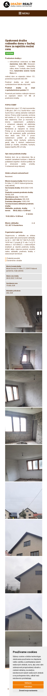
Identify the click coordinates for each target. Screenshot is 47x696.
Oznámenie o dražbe (14, 260)
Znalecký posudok (13, 258)
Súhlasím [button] (28, 683)
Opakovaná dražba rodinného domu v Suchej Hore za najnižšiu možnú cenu (20, 45)
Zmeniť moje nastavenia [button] (28, 690)
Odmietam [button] (28, 687)
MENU (25, 13)
